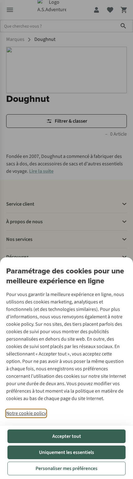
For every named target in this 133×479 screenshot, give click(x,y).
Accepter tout (66, 436)
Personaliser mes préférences (66, 468)
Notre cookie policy (26, 413)
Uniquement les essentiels (66, 452)
